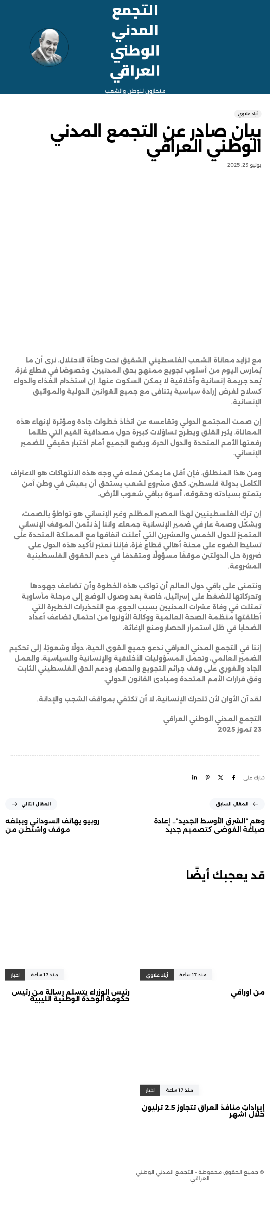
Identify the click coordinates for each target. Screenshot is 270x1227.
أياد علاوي (248, 113)
